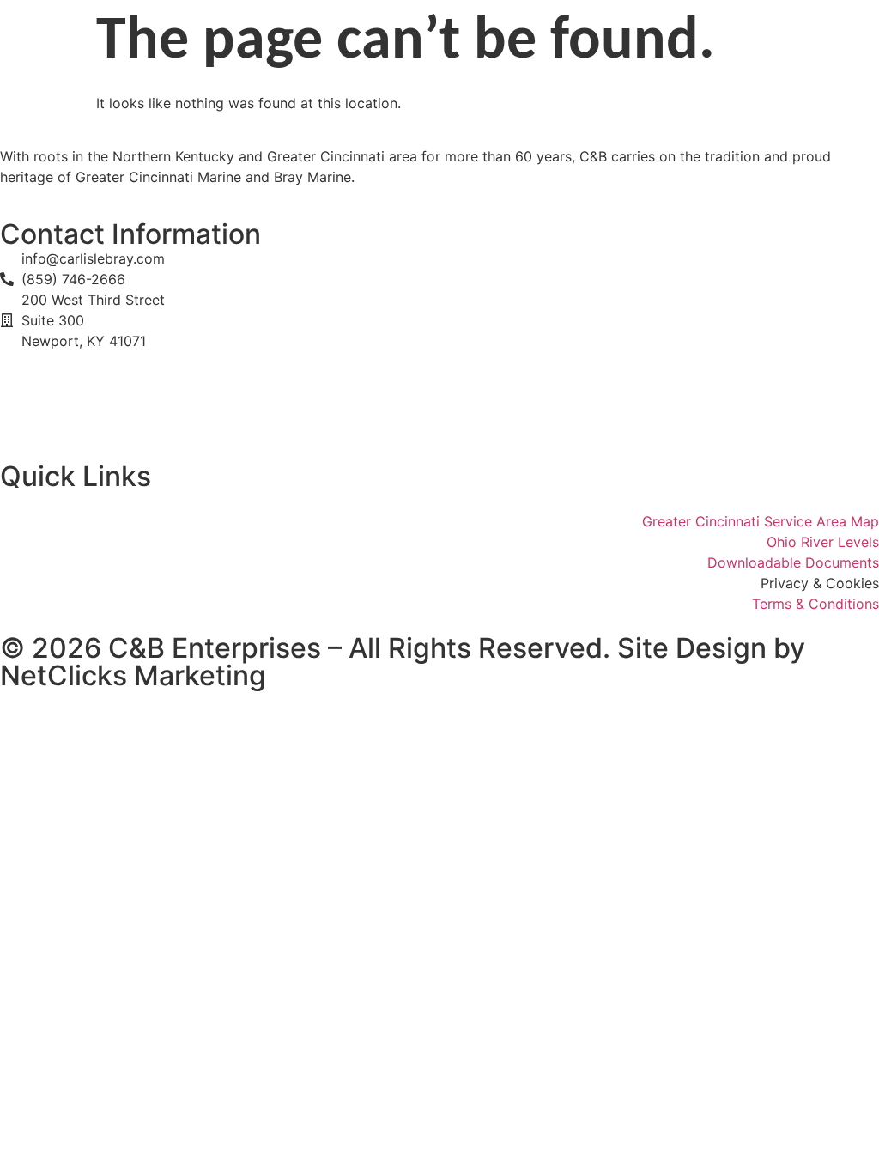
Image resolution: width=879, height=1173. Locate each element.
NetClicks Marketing (133, 675)
